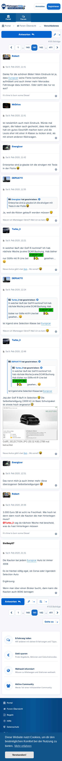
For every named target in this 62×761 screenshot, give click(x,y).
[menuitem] (8, 17)
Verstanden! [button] (19, 754)
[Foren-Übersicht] (13, 6)
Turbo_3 (16, 229)
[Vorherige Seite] (11, 48)
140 (28, 47)
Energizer (17, 146)
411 (51, 47)
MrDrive (16, 104)
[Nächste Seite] (57, 48)
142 (41, 47)
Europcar (13, 77)
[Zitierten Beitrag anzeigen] (39, 199)
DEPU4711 (17, 178)
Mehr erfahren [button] (23, 745)
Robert (15, 56)
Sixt (25, 269)
